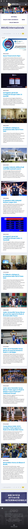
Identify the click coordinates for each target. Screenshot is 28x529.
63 (18, 33)
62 (16, 33)
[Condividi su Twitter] (14, 511)
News (23, 19)
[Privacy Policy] (10, 521)
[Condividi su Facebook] (11, 511)
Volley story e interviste (10, 19)
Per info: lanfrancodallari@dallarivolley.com (14, 520)
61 (14, 33)
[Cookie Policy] (16, 521)
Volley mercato (14, 22)
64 (20, 33)
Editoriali (14, 16)
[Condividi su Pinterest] (16, 511)
